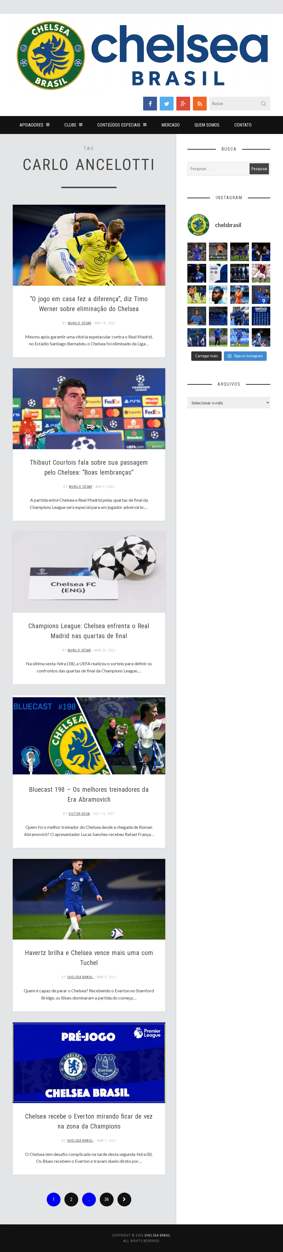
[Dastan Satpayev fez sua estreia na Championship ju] (261, 273)
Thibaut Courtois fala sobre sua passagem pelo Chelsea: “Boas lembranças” (89, 467)
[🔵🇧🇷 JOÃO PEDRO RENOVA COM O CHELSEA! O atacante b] (261, 294)
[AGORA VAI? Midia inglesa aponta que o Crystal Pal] (218, 316)
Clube (70, 125)
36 (106, 1199)
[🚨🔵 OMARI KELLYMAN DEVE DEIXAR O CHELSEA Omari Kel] (239, 337)
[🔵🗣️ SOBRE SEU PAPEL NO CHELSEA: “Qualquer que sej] (196, 337)
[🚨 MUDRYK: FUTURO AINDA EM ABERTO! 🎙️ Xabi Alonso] (196, 294)
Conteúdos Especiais (118, 125)
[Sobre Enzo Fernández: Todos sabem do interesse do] (261, 337)
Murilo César (79, 323)
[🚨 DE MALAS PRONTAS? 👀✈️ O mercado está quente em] (239, 273)
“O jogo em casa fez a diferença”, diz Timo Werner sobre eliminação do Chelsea (89, 304)
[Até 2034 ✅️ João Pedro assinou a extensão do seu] (196, 316)
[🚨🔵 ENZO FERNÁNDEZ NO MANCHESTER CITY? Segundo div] (196, 252)
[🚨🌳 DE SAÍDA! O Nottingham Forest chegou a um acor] (218, 252)
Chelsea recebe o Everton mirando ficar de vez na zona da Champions (89, 1121)
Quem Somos (207, 125)
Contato (242, 125)
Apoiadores (31, 125)
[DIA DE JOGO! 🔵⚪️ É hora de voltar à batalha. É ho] (218, 273)
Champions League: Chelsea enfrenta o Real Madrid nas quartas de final (88, 631)
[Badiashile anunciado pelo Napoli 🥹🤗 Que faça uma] (218, 294)
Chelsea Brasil (80, 977)
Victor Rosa (79, 814)
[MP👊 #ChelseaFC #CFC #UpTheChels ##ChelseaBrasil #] (239, 294)
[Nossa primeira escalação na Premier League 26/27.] (196, 273)
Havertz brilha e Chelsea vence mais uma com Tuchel (89, 958)
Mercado (170, 125)
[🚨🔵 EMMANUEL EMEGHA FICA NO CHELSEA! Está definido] (218, 337)
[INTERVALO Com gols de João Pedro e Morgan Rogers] (261, 252)
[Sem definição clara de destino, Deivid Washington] (239, 316)
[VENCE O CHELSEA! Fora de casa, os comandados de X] (239, 252)
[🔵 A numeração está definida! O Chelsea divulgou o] (261, 316)
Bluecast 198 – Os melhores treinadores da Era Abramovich (89, 794)
